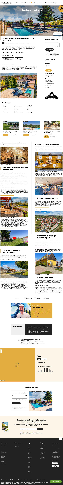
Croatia (29, 448)
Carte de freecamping (55, 452)
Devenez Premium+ (55, 445)
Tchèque (21, 12)
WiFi (40, 449)
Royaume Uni (30, 457)
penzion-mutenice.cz (50, 83)
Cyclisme (24, 43)
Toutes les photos (58, 33)
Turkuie (29, 459)
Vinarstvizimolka (50, 85)
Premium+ (28, 2)
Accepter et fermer (55, 481)
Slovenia (29, 452)
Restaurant (2, 457)
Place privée (3, 456)
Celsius (39, 359)
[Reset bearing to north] (1, 352)
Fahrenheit (44, 359)
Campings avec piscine (17, 43)
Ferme (2, 460)
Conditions (23, 432)
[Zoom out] (1, 351)
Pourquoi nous (42, 2)
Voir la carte (48, 70)
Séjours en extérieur (55, 453)
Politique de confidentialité (31, 432)
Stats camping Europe (55, 451)
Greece (29, 454)
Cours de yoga (42, 458)
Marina (2, 458)
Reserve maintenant (50, 49)
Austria (29, 449)
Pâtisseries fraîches (43, 445)
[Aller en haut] (60, 438)
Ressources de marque (55, 457)
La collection (16, 2)
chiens (45, 289)
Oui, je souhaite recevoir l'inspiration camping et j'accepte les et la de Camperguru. (31, 432)
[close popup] (57, 462)
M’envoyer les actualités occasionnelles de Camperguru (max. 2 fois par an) (32, 434)
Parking (2, 462)
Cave (1, 451)
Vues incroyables (42, 457)
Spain (28, 445)
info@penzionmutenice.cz (49, 81)
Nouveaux (22, 2)
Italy (28, 453)
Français (54, 2)
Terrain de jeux (42, 452)
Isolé (41, 454)
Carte (13, 33)
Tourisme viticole (30, 43)
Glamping (2, 453)
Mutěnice (48, 87)
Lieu (10, 33)
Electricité (41, 448)
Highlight (6, 33)
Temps (16, 33)
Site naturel (2, 461)
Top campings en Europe (56, 456)
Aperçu (2, 33)
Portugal (29, 447)
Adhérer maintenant (49, 2)
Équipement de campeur (4, 445)
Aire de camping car (4, 452)
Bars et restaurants (8, 43)
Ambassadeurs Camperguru (56, 448)
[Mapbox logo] (2, 380)
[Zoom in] (1, 349)
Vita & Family (35, 316)
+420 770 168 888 (48, 80)
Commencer (53, 472)
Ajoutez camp (35, 2)
